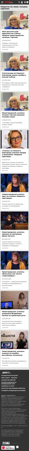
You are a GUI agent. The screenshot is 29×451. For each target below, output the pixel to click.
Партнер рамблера (15, 443)
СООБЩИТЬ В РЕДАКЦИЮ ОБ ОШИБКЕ (13, 390)
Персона (5, 170)
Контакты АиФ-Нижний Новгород (13, 388)
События (5, 49)
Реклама (14, 377)
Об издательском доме (9, 375)
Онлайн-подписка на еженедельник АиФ (8, 383)
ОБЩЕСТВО (5, 89)
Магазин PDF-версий (8, 380)
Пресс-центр (5, 377)
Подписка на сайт (7, 386)
